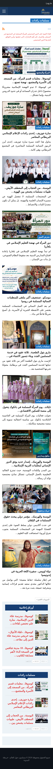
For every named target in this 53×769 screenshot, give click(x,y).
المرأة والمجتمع (43, 73)
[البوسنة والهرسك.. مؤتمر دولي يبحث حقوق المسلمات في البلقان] (26, 499)
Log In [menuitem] (49, 3)
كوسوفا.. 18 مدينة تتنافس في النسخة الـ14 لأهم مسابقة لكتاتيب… (19, 652)
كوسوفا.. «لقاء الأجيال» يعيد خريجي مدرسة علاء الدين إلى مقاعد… (20, 636)
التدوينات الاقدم (43, 600)
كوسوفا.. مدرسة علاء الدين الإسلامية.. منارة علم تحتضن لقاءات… (21, 620)
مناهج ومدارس (43, 456)
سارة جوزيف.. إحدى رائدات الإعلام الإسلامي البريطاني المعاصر (20, 703)
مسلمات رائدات (43, 127)
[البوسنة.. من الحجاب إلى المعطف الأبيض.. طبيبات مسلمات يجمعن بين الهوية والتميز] (26, 170)
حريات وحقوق (44, 511)
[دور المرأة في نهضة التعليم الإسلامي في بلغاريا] (26, 225)
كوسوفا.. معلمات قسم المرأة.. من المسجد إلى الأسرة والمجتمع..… (20, 687)
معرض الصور (44, 237)
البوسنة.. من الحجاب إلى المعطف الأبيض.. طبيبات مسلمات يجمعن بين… (19, 719)
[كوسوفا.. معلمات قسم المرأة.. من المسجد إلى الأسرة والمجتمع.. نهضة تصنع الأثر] (26, 60)
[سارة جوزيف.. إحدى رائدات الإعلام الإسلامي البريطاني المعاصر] (26, 115)
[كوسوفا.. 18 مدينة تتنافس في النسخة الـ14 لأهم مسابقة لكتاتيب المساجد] (41, 651)
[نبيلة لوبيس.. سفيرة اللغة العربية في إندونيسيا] (26, 553)
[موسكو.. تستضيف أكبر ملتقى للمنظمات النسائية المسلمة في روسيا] (26, 280)
